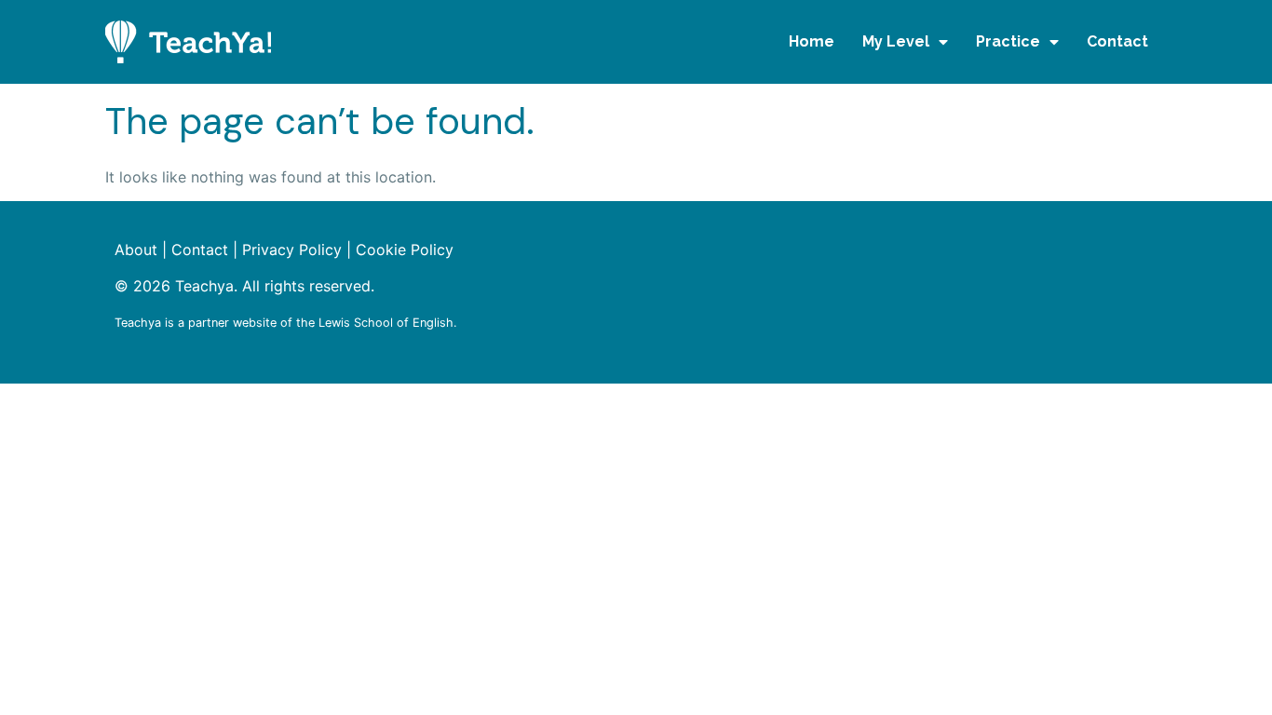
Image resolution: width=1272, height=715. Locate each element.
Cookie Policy (404, 249)
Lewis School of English (385, 323)
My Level (895, 41)
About (136, 249)
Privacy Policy (292, 249)
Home (811, 41)
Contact (1117, 41)
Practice (1008, 41)
